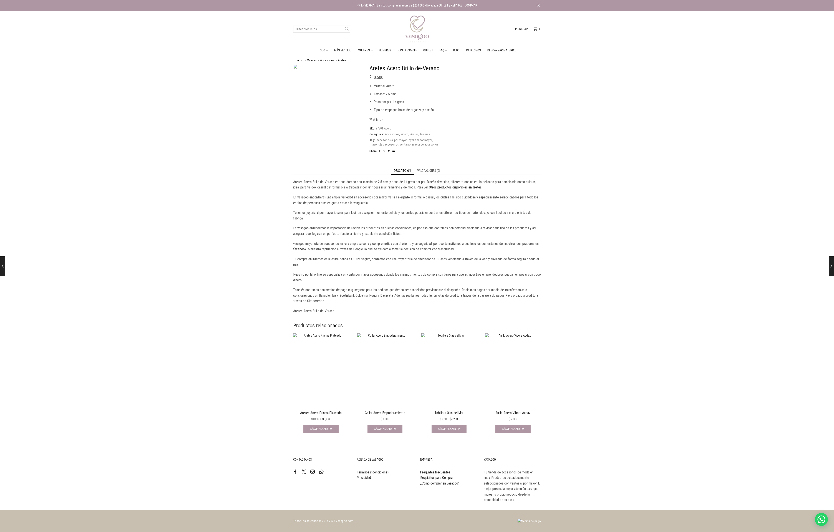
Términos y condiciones (373, 472)
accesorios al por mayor (392, 140)
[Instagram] (312, 472)
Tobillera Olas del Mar (449, 413)
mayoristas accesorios (384, 144)
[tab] (402, 171)
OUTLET (428, 50)
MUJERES (364, 50)
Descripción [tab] (402, 170)
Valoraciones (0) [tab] (428, 170)
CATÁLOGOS (473, 50)
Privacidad (364, 478)
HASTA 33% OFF (407, 50)
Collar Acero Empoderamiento (385, 413)
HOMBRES (385, 50)
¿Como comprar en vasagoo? (440, 483)
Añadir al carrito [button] (321, 428)
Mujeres (312, 60)
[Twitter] (304, 472)
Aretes (342, 60)
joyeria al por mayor (420, 140)
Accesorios (327, 60)
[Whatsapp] (321, 472)
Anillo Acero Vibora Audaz (513, 413)
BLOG (456, 50)
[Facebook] (295, 472)
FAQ (442, 50)
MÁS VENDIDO (342, 50)
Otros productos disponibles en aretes (455, 187)
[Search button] (347, 29)
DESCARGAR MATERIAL (501, 50)
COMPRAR (471, 5)
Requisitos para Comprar (437, 478)
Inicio (300, 60)
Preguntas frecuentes (435, 472)
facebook (299, 249)
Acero (405, 134)
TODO (321, 50)
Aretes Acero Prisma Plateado (321, 413)
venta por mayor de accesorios (419, 144)
